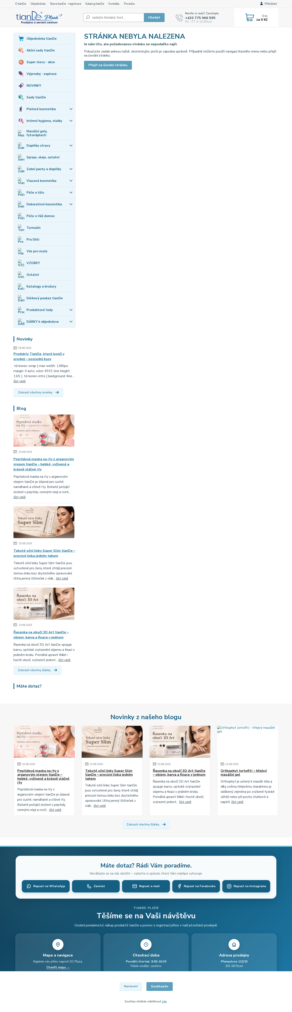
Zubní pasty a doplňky (44, 169)
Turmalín (34, 228)
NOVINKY (34, 85)
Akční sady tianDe (41, 50)
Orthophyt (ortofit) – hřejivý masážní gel (244, 773)
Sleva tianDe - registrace (65, 4)
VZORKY (33, 263)
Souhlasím (159, 986)
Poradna (129, 4)
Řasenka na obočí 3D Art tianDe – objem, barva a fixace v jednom (41, 635)
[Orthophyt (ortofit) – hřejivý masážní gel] (247, 742)
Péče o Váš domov (41, 216)
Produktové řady (40, 310)
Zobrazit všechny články (34, 670)
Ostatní (33, 275)
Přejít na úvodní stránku (107, 65)
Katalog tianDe (95, 4)
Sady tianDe (36, 97)
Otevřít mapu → (58, 967)
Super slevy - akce (41, 62)
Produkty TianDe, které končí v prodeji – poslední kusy (38, 356)
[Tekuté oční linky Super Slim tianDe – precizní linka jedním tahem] (43, 523)
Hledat (154, 17)
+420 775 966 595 (200, 18)
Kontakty (114, 4)
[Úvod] (46, 17)
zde (164, 1001)
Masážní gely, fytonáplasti (37, 133)
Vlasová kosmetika (41, 181)
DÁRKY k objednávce (43, 322)
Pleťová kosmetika (41, 109)
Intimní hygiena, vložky (44, 121)
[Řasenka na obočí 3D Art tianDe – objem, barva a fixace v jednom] (43, 604)
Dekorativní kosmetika (44, 204)
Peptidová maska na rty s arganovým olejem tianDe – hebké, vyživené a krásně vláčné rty (43, 464)
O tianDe (20, 4)
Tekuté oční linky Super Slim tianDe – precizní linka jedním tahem (44, 553)
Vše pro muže (37, 251)
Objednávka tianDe (42, 39)
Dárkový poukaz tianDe (45, 298)
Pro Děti (33, 239)
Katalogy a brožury (41, 286)
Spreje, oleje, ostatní (43, 157)
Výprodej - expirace (42, 74)
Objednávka (38, 4)
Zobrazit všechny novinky (35, 392)
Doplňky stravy (38, 145)
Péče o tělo (35, 192)
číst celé (19, 381)
